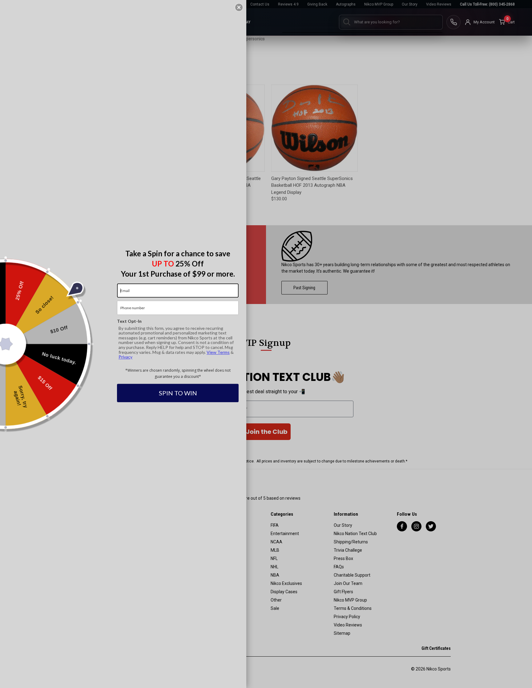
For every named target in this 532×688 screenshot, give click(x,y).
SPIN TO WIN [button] (178, 393)
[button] (239, 7)
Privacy (125, 356)
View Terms (218, 352)
